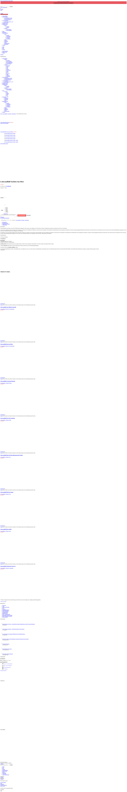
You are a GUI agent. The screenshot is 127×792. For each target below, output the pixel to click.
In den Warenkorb (21, 215)
